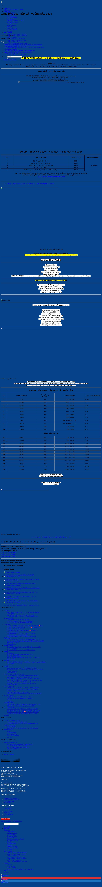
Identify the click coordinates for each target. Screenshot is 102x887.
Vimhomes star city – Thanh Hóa (16, 38)
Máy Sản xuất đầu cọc (13, 735)
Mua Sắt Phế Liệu (9, 754)
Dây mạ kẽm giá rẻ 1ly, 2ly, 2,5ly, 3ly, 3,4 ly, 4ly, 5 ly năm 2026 (24, 647)
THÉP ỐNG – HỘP (12, 28)
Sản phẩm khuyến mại (5, 9)
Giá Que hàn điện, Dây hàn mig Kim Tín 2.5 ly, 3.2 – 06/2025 (23, 657)
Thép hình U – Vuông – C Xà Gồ (15, 20)
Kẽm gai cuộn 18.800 (13, 642)
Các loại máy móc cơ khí (10, 742)
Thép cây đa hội (11, 672)
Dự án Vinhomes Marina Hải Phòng (16, 40)
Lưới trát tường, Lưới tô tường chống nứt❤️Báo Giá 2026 (22, 630)
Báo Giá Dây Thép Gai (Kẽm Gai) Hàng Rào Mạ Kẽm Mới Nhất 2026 (25, 641)
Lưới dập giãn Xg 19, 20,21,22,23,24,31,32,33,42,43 (21, 633)
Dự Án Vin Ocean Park (13, 37)
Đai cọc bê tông (11, 25)
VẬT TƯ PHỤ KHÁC (12, 29)
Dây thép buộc (11, 16)
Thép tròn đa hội (11, 691)
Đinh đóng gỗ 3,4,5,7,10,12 (14, 663)
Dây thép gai (10, 19)
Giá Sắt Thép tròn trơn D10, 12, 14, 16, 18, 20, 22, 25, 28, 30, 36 (24, 694)
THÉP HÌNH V (7, 610)
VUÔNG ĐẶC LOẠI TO (14, 53)
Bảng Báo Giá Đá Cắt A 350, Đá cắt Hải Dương (20, 697)
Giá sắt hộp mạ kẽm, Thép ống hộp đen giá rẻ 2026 (21, 706)
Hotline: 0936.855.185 (8, 792)
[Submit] (7, 58)
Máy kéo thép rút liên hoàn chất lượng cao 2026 (20, 744)
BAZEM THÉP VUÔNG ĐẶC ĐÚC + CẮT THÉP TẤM (18, 52)
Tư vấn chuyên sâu (9, 801)
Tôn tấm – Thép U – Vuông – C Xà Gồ (14, 674)
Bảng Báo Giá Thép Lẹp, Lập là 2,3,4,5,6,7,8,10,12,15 (21, 683)
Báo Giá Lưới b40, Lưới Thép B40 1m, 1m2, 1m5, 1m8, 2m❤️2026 (25, 626)
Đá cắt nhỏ (10, 701)
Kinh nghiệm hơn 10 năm (10, 798)
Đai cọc (9, 731)
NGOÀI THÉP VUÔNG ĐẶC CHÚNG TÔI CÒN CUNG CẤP (20, 50)
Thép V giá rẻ (10, 613)
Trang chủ (7, 8)
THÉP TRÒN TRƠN (9, 686)
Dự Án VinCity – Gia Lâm (14, 41)
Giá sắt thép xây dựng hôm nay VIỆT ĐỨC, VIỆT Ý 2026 (22, 668)
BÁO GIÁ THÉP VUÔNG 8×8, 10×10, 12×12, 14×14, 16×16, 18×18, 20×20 (24, 47)
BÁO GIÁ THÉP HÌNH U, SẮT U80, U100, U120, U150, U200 (23, 678)
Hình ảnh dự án (8, 32)
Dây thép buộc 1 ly (9, 618)
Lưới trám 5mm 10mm (13, 632)
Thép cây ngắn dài (12, 671)
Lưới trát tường (8, 811)
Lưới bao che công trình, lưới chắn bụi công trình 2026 (22, 713)
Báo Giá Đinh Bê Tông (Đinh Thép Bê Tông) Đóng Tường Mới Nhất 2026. (26, 662)
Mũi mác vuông (30, 66)
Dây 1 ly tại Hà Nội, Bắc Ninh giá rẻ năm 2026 (19, 623)
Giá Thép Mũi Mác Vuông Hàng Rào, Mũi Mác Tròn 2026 (22, 728)
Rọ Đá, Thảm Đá (11, 867)
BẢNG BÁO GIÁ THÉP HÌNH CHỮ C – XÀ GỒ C (19, 681)
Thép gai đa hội (11, 644)
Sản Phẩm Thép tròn (12, 22)
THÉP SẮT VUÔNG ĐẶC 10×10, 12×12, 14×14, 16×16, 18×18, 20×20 (23, 45)
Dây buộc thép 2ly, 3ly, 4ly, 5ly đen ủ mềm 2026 (20, 621)
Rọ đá (5, 816)
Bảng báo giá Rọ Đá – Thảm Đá (15, 629)
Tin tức (6, 863)
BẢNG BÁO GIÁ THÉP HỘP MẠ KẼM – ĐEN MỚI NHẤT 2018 (23, 704)
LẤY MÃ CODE (5, 819)
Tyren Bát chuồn (8, 814)
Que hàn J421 (11, 659)
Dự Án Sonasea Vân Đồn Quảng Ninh (17, 43)
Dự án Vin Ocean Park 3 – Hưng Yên (17, 34)
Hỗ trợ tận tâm (7, 802)
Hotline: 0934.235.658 (8, 773)
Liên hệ (6, 872)
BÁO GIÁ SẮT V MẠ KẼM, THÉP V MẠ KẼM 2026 (20, 615)
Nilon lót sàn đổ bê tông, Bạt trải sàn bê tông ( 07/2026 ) (22, 709)
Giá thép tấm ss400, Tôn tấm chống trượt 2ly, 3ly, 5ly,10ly (22, 675)
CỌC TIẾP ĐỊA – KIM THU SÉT (12, 720)
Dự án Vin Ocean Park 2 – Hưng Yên (17, 35)
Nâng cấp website (6, 821)
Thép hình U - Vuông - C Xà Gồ (16, 9)
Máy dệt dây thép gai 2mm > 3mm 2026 (18, 747)
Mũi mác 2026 (11, 726)
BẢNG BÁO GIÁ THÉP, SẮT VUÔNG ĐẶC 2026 (19, 677)
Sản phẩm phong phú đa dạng (11, 799)
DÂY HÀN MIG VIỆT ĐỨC (14, 656)
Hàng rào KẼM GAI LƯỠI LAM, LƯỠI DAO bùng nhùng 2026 (23, 639)
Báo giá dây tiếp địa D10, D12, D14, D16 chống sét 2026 (22, 689)
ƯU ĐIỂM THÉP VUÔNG (11, 49)
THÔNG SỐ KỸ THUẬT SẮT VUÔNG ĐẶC (15, 46)
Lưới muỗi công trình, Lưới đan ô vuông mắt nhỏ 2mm (21, 636)
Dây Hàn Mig (10, 653)
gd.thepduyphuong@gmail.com (14, 775)
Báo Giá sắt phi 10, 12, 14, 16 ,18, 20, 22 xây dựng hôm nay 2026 (25, 669)
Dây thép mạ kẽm (12, 17)
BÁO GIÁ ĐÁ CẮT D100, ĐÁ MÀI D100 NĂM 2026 (20, 698)
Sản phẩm (7, 11)
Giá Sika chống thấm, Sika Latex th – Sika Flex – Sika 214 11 (24, 710)
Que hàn (9, 23)
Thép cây (9, 26)
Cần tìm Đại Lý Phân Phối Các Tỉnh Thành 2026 (20, 869)
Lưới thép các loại (12, 833)
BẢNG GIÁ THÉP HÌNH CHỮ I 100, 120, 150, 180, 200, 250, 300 (24, 680)
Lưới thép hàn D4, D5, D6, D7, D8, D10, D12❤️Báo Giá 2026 (23, 627)
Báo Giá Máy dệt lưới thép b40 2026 (17, 745)
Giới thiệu (6, 828)
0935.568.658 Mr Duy (8, 556)
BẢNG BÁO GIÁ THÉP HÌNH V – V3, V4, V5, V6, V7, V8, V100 (23, 612)
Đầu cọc (9, 737)
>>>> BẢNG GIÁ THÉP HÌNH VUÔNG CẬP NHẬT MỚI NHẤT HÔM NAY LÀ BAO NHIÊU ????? (29, 184)
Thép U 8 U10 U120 (12, 684)
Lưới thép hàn (7, 808)
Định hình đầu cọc (12, 734)
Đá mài (9, 700)
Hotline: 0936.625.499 (8, 789)
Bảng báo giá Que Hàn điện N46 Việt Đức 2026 (20, 654)
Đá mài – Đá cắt (8, 695)
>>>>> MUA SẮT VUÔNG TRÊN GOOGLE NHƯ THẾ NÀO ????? (51, 537)
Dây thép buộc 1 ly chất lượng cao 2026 (18, 619)
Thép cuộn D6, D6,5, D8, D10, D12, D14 (18, 692)
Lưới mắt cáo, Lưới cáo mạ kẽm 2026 (17, 635)
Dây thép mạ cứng (12, 648)
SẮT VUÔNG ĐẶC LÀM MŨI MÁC (17, 54)
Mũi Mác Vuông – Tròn (10, 725)
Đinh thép (6, 660)
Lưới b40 (6, 810)
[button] (3, 42)
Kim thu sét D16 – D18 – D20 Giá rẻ (17, 722)
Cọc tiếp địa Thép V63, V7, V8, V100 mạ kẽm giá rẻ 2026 (22, 616)
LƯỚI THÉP (7, 624)
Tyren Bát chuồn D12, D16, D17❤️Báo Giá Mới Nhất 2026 (23, 712)
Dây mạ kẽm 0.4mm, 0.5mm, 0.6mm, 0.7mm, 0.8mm (21, 650)
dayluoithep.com (15, 776)
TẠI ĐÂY (56, 484)
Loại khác (9, 31)
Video (5, 870)
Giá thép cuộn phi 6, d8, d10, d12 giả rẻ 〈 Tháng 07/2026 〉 (23, 688)
